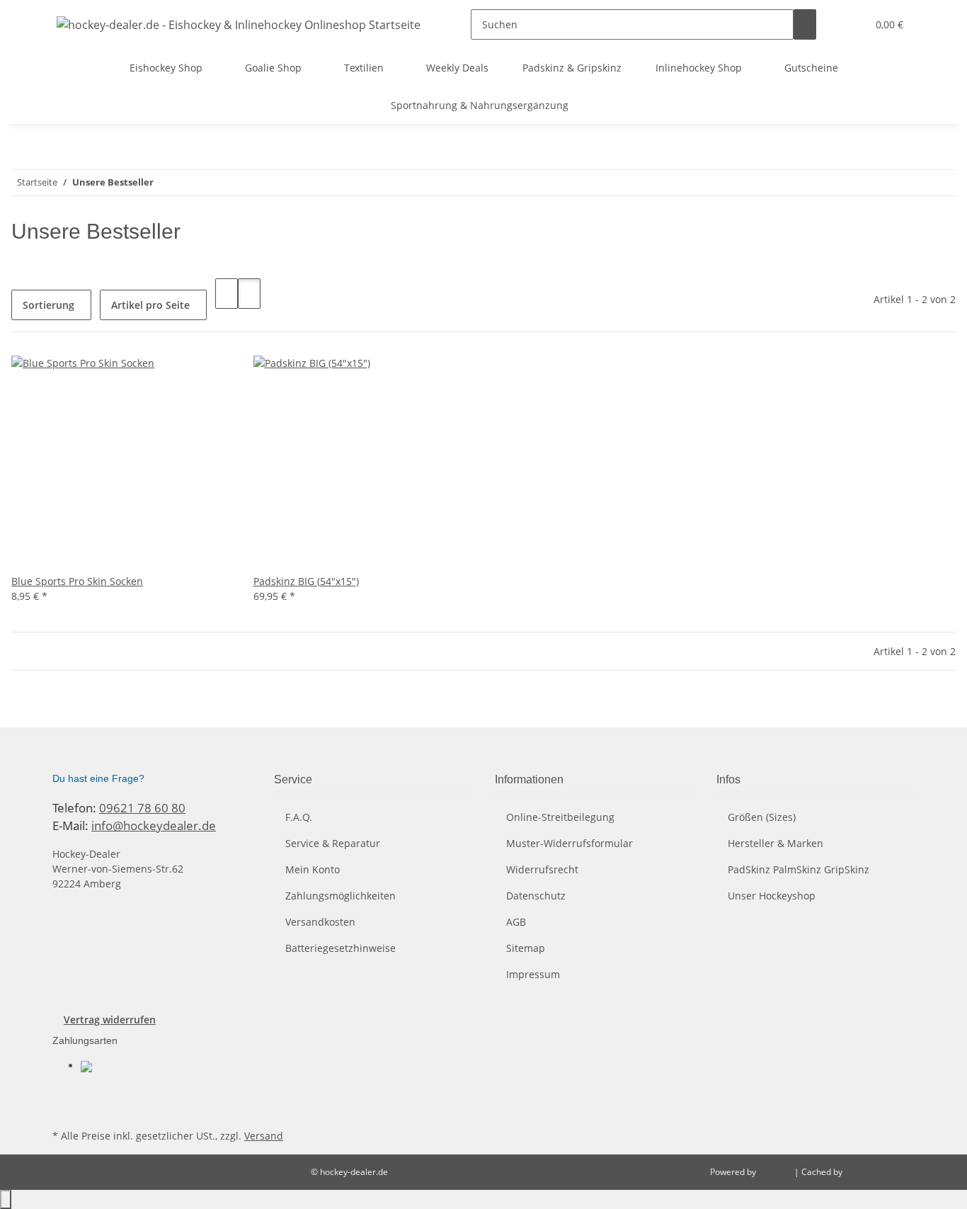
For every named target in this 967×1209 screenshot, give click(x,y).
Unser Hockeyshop (772, 895)
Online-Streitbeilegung (560, 817)
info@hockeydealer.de (153, 825)
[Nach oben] (5, 1199)
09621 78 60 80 (142, 808)
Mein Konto (312, 869)
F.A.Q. (298, 817)
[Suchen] (805, 24)
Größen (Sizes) (762, 817)
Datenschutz (536, 895)
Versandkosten (320, 922)
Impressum (533, 974)
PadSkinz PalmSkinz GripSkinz (798, 869)
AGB (516, 922)
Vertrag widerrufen (110, 1019)
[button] (850, 24)
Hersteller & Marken (775, 843)
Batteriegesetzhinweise (340, 948)
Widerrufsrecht (542, 869)
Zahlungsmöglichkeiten (340, 895)
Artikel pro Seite (150, 305)
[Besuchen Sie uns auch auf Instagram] (63, 1109)
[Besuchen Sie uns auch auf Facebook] (63, 1093)
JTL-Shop (776, 1172)
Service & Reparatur (332, 843)
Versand (263, 1135)
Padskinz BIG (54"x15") (306, 581)
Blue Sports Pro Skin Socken (77, 581)
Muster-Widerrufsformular (569, 843)
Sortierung (48, 305)
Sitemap (525, 948)
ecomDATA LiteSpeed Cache (900, 1172)
